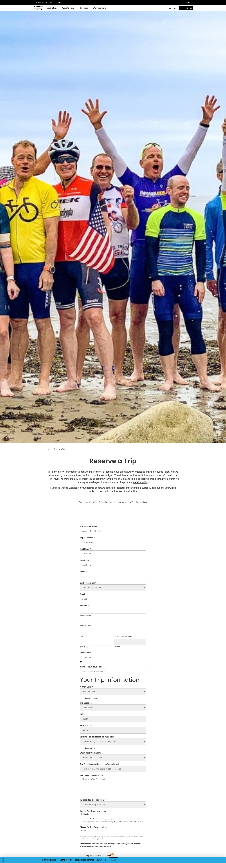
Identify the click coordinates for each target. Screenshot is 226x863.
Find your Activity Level (90, 698)
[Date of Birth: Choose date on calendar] (81, 662)
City (81, 636)
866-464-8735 (140, 482)
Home (49, 449)
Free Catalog (42, 2)
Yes (84, 831)
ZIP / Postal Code (86, 647)
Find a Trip (187, 8)
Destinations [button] (52, 8)
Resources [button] (83, 8)
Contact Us (57, 2)
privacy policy (100, 839)
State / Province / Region (123, 636)
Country (117, 647)
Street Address (85, 615)
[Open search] (170, 8)
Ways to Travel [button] (68, 8)
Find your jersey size (89, 748)
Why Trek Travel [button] (99, 8)
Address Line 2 (85, 626)
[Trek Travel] (38, 8)
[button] (3, 860)
